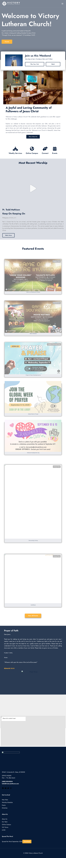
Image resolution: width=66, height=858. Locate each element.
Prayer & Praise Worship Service (33, 375)
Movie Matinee (33, 333)
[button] (33, 88)
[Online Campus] (32, 149)
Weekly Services (15, 153)
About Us (4, 819)
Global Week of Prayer (33, 414)
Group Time (57, 466)
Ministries (4, 808)
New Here (5, 800)
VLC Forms (5, 827)
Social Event (56, 302)
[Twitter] (8, 789)
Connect (45, 153)
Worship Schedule (7, 802)
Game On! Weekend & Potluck (33, 292)
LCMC (4, 830)
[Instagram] (11, 789)
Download (27, 841)
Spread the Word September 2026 (12, 841)
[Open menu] (62, 3)
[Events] (55, 149)
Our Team (4, 822)
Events (54, 153)
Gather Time (56, 261)
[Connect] (45, 149)
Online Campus (32, 153)
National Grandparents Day (33, 452)
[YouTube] (6, 789)
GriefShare (33, 605)
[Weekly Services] (15, 149)
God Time (57, 344)
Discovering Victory (33, 540)
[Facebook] (3, 789)
